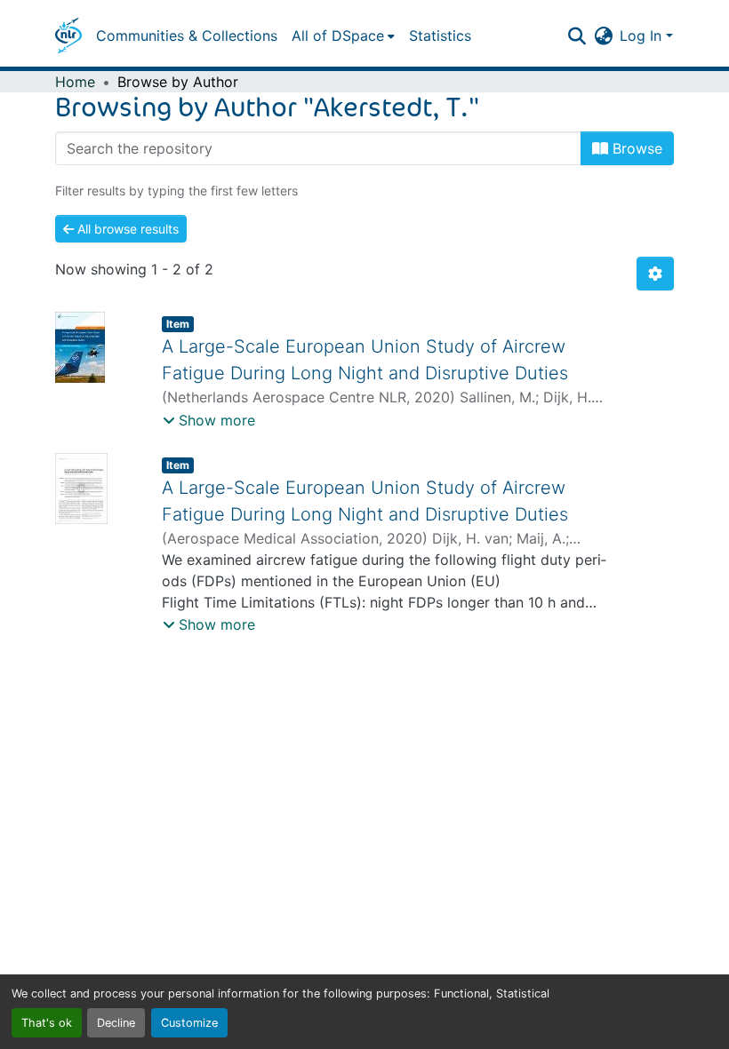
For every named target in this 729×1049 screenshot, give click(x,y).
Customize (189, 1022)
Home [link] (75, 82)
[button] (68, 35)
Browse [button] (635, 148)
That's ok (46, 1022)
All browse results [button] (126, 228)
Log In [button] (643, 35)
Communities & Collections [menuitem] (186, 35)
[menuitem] (343, 35)
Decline (116, 1022)
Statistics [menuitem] (440, 35)
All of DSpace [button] (338, 35)
